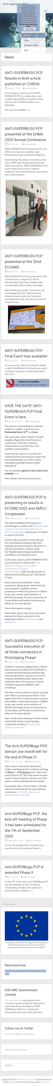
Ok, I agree (29, 29)
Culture (8, 727)
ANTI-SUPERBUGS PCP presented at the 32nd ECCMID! (24, 261)
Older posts (8, 904)
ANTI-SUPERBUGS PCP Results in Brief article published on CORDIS (24, 78)
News (27, 35)
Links (26, 40)
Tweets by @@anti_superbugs (19, 1034)
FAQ (26, 50)
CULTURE (22, 792)
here (28, 110)
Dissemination (31, 45)
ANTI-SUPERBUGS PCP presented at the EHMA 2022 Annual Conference (25, 134)
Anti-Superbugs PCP (15, 4)
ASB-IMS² (25, 795)
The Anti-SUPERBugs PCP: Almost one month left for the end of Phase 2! (26, 751)
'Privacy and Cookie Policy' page (28, 25)
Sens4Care (10, 622)
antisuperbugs (31, 88)
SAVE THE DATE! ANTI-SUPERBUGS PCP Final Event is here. (23, 411)
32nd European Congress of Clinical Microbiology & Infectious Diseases (26, 529)
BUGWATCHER (12, 795)
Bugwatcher (32, 619)
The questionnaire (13, 1000)
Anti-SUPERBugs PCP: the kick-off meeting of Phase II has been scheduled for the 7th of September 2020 (26, 825)
